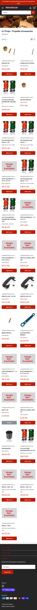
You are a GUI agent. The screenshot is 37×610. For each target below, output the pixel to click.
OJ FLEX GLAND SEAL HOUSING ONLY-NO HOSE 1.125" (9, 219)
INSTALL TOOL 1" (6, 525)
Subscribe (7, 572)
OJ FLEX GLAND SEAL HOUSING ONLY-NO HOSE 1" (9, 102)
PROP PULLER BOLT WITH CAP (27, 259)
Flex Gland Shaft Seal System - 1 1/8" (8, 141)
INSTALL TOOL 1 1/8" (7, 487)
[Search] (33, 12)
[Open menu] (2, 8)
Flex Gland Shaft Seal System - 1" (26, 141)
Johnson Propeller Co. (8, 61)
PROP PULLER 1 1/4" (25, 296)
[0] (34, 8)
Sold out (9, 422)
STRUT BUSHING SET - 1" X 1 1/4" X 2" (27, 218)
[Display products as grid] (31, 39)
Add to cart (9, 74)
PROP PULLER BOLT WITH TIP (27, 411)
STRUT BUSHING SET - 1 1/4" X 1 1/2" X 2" (27, 372)
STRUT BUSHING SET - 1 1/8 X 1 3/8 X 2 (8, 259)
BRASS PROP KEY (7, 333)
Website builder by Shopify (8, 606)
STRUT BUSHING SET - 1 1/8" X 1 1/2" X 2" (8, 180)
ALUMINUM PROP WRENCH (25, 334)
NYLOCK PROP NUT (25, 100)
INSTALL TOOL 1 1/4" (26, 487)
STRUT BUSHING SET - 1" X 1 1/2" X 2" (9, 372)
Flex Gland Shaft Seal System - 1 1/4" (26, 180)
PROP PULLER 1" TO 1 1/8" (9, 296)
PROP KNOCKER (6, 448)
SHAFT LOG (5, 410)
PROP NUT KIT (6, 63)
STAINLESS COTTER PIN (27, 63)
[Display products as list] (34, 39)
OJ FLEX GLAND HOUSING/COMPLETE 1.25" (27, 449)
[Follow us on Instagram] (3, 586)
